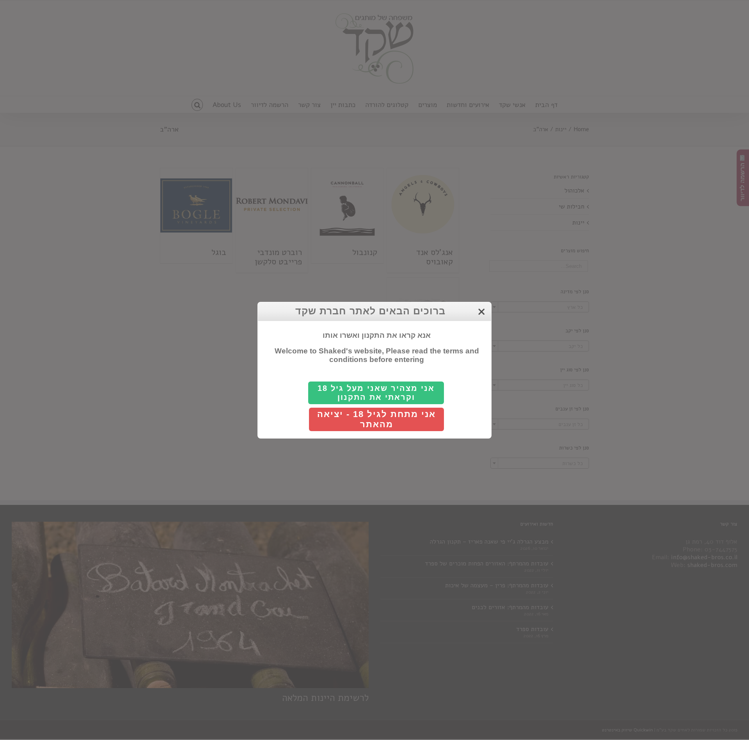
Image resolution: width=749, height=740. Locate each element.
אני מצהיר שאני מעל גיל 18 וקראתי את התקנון (376, 392)
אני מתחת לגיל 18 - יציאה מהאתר (376, 419)
